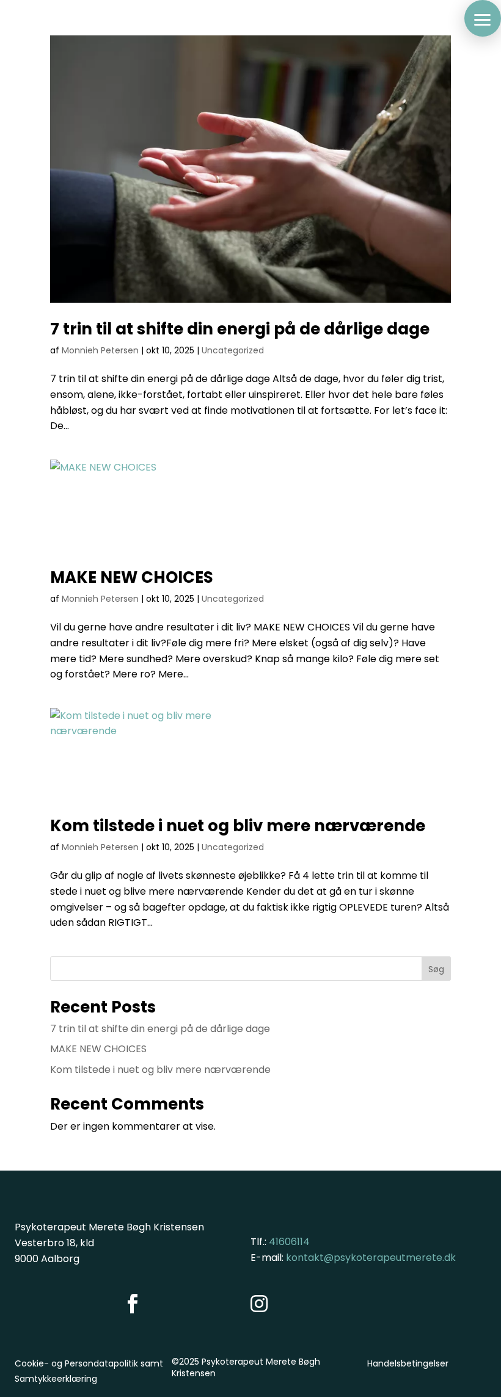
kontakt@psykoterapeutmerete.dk (371, 1258)
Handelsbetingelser (407, 1363)
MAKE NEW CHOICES (131, 577)
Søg (436, 969)
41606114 (289, 1242)
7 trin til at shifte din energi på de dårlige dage (240, 329)
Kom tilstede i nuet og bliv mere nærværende (237, 826)
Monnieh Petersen (100, 350)
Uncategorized (233, 350)
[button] (482, 18)
